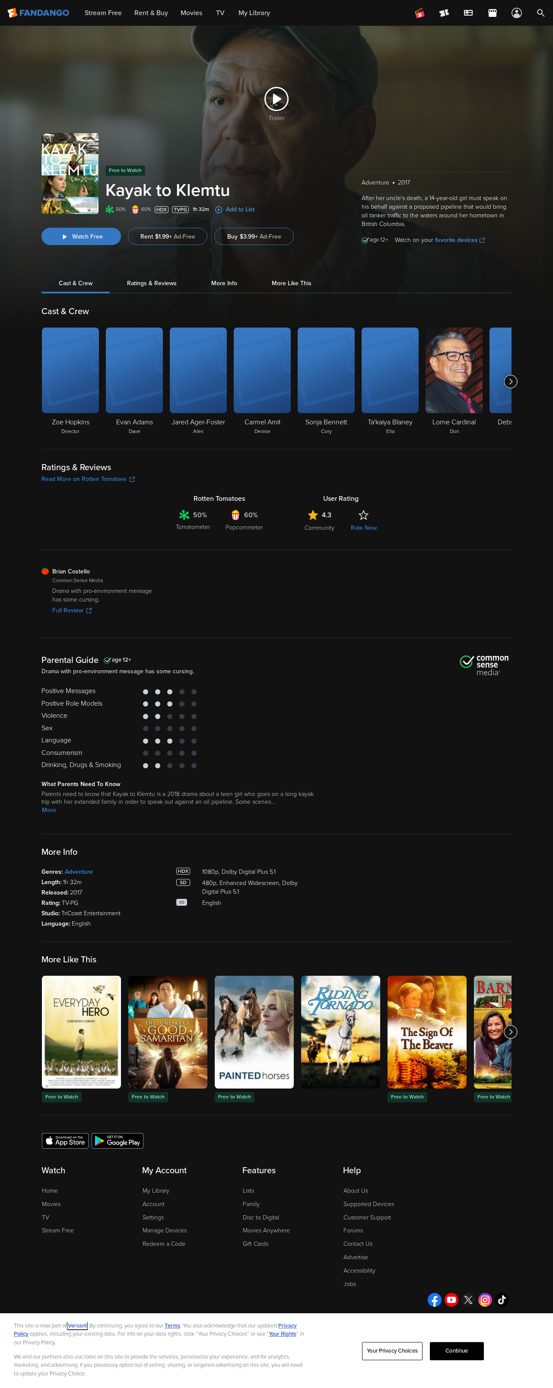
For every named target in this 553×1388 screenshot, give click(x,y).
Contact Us (357, 1244)
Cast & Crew (75, 283)
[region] (276, 1350)
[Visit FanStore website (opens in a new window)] (492, 13)
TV (45, 1217)
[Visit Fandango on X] (468, 1299)
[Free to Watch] (81, 1032)
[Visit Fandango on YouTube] (451, 1299)
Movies (51, 1204)
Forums (353, 1230)
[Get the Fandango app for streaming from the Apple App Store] (65, 1140)
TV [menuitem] (220, 13)
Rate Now (364, 528)
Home (50, 1190)
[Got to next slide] (510, 381)
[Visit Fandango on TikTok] (502, 1299)
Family (251, 1204)
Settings (153, 1217)
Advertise (355, 1257)
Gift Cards (255, 1244)
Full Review (67, 610)
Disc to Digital (261, 1217)
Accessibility (359, 1270)
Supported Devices (368, 1204)
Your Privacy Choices (392, 1350)
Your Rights (282, 1334)
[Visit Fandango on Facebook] (434, 1299)
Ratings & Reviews (152, 283)
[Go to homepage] (39, 13)
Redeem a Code (164, 1244)
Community (319, 528)
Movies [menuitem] (191, 13)
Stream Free (58, 1230)
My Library (156, 1190)
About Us (355, 1190)
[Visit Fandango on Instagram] (485, 1299)
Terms (172, 1325)
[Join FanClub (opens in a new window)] (420, 13)
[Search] (541, 13)
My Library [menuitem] (254, 13)
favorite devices (456, 240)
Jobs (349, 1284)
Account (154, 1204)
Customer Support (367, 1217)
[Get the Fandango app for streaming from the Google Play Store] (117, 1140)
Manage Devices (165, 1230)
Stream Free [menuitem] (103, 13)
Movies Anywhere (266, 1230)
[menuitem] (468, 13)
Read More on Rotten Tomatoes (84, 479)
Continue (456, 1350)
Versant (77, 1325)
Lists (248, 1190)
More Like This (291, 283)
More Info (224, 283)
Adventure (79, 871)
